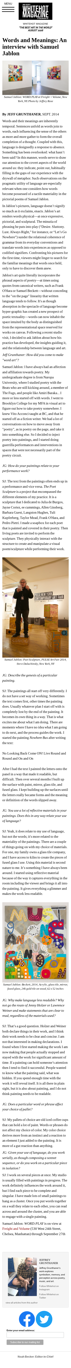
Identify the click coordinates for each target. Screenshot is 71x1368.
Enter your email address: (21, 1330)
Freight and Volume (16, 1229)
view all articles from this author (22, 1302)
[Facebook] (27, 1319)
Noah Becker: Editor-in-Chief (35, 1356)
